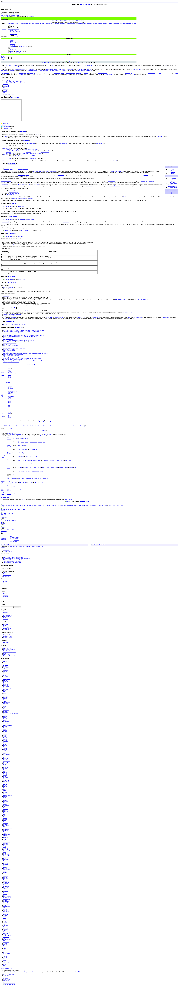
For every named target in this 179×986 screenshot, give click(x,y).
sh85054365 (16, 537)
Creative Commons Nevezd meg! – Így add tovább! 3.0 (22, 971)
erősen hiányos (24, 230)
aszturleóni (25, 467)
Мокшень (5, 823)
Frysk (4, 744)
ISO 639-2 (3, 57)
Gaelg (4, 753)
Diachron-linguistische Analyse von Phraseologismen (15, 359)
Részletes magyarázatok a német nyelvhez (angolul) (14, 348)
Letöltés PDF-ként (7, 636)
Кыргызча (5, 801)
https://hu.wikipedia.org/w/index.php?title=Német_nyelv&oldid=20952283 (26, 546)
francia (20, 425)
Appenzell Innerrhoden (91, 505)
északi (16, 482)
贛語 (4, 746)
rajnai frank (8, 152)
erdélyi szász (49, 150)
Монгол (5, 831)
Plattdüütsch (6, 844)
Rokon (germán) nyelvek (171, 190)
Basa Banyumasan (7, 821)
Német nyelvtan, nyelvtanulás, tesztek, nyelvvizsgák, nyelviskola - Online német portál (22, 360)
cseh (9, 425)
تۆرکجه (5, 680)
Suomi (4, 735)
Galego (5, 749)
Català (4, 701)
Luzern (16, 505)
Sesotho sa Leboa (7, 855)
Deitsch (5, 867)
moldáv (41, 471)
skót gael (23, 452)
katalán (44, 467)
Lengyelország (56, 23)
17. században (89, 186)
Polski (4, 871)
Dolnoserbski (6, 721)
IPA (4, 19)
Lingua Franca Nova (8, 807)
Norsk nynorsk (6, 850)
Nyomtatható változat (8, 637)
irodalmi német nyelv (58, 317)
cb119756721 (16, 541)
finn (17, 425)
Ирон (4, 860)
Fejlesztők (5, 978)
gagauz (13, 489)
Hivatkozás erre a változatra (9, 652)
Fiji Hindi (5, 758)
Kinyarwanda (6, 887)
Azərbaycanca (6, 679)
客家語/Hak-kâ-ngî (7, 754)
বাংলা (4, 691)
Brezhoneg (5, 697)
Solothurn (48, 505)
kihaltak (23, 499)
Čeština (5, 711)
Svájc (32, 23)
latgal (15, 438)
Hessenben (28, 152)
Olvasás (5, 593)
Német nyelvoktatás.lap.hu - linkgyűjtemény (13, 354)
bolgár (5, 425)
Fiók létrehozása (7, 575)
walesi (28, 452)
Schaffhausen (70, 505)
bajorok (19, 198)
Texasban (12, 70)
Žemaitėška (5, 684)
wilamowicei (11, 408)
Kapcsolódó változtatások (9, 649)
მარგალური (6, 953)
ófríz (9, 406)
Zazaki (4, 720)
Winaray (5, 948)
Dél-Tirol (34, 155)
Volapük (5, 945)
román (65, 425)
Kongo (4, 785)
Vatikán (11, 51)
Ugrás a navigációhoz (5, 15)
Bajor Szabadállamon (20, 155)
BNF (11, 541)
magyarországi (33, 153)
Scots (4, 895)
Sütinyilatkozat (6, 979)
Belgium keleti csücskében (31, 149)
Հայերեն (5, 763)
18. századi (117, 186)
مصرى (5, 675)
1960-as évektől (5, 222)
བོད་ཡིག (5, 693)
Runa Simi (5, 877)
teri (38, 482)
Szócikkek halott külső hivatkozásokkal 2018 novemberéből (16, 558)
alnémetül (100, 160)
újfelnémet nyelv (10, 194)
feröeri (9, 371)
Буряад (5, 699)
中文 (4, 960)
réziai (66, 460)
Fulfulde (5, 734)
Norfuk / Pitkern (7, 869)
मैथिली (4, 820)
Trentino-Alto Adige (23, 46)
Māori (4, 826)
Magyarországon (77, 73)
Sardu (4, 892)
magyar (47, 425)
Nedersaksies (6, 845)
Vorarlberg (15, 157)
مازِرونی (5, 840)
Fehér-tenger (19, 434)
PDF (27, 324)
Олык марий (6, 825)
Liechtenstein (22, 23)
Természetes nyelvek (8, 551)
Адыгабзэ (5, 665)
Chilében (40, 70)
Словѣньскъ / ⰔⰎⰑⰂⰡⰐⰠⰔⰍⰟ (10, 713)
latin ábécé (10, 36)
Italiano (5, 773)
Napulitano (5, 843)
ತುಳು (4, 918)
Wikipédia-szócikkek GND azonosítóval (12, 561)
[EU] (85, 426)
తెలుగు (4, 919)
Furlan (4, 742)
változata (37, 134)
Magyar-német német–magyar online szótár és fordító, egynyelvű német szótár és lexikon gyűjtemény (25, 353)
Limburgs (5, 809)
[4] (166, 65)
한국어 (5, 792)
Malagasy (5, 824)
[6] (55, 143)
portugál (61, 425)
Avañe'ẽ (5, 750)
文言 (4, 961)
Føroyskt (5, 737)
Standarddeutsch (99, 143)
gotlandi (10, 372)
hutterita (10, 386)
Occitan (5, 858)
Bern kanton (120, 505)
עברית (4, 756)
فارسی (5, 732)
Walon (4, 947)
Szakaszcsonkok (7, 556)
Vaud (24, 509)
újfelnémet (145, 175)
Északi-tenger (144, 181)
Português (5, 876)
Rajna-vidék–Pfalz (16, 150)
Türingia (28, 153)
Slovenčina (5, 900)
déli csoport (12, 32)
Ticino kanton (10, 513)
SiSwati (5, 907)
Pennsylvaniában (4, 70)
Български (5, 689)
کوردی (4, 707)
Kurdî (4, 797)
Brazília (127, 23)
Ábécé (172, 169)
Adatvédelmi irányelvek (8, 974)
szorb (36, 456)
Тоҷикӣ (5, 922)
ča (31, 460)
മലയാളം (5, 830)
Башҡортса (6, 681)
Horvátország (111, 23)
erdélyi (39, 153)
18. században (20, 74)
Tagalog (5, 926)
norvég (9, 377)
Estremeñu (5, 731)
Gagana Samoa (6, 902)
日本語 (5, 775)
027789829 (16, 540)
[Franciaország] (4, 509)
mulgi (15, 478)
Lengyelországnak (31, 73)
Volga (177, 73)
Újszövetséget (21, 184)
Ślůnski (5, 915)
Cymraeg (5, 716)
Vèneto (5, 940)
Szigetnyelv (3, 497)
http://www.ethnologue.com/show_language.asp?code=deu (17, 310)
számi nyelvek (9, 482)
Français (5, 739)
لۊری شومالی (6, 815)
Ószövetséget (36, 184)
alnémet (6, 136)
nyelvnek (160, 136)
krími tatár (19, 489)
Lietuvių (5, 816)
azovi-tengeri (49, 434)
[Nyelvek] (93, 544)
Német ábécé (21, 206)
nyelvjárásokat (23, 160)
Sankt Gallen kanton (102, 505)
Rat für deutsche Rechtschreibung (15, 52)
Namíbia (39, 23)
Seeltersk (5, 910)
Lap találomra (6, 617)
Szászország (22, 153)
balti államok (117, 23)
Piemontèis (5, 872)
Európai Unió (13, 49)
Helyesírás (173, 173)
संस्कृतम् (5, 888)
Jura (8, 509)
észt (14, 425)
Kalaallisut (5, 787)
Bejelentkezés (6, 576)
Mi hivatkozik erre (7, 648)
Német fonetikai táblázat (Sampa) (10, 345)
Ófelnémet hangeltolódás (173, 182)
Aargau (109, 505)
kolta (28, 482)
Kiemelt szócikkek (7, 615)
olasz (58, 425)
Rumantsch (5, 878)
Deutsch (5, 718)
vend (70, 460)
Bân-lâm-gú (6, 963)
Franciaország (45, 23)
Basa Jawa (5, 778)
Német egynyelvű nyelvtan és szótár (11, 351)
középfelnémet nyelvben (23, 175)
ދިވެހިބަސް (5, 722)
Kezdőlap (5, 612)
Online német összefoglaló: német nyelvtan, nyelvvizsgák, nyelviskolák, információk (22, 358)
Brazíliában (34, 70)
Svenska (5, 913)
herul (9, 416)
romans (66, 467)
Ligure (4, 810)
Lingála (5, 812)
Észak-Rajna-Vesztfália (15, 149)
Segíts (30, 230)
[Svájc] (67, 501)
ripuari (7, 149)
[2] (34, 65)
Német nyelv (6, 550)
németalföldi (34, 449)
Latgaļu (5, 818)
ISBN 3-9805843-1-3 (127, 312)
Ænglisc (5, 671)
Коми (4, 799)
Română (5, 881)
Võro (4, 736)
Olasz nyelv (3, 514)
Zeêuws (5, 958)
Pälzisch (5, 868)
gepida (9, 413)
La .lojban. (5, 777)
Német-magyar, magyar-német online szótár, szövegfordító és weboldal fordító (20, 336)
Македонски (6, 829)
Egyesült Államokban (137, 69)
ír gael (18, 452)
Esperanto (5, 726)
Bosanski (5, 698)
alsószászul (110, 160)
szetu (19, 478)
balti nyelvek (9, 438)
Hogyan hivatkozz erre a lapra (10, 655)
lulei (32, 482)
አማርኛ (5, 668)
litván (43, 425)
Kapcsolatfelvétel (7, 628)
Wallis (13, 529)
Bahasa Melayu (6, 834)
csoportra (26, 171)
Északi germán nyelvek (2, 374)
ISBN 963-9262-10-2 (142, 299)
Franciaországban (127, 196)
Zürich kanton (10, 505)
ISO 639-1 (3, 56)
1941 (160, 73)
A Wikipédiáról (6, 975)
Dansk (4, 717)
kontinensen (13, 433)
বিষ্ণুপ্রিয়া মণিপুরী (6, 696)
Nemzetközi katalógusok (4, 539)
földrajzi (7, 318)
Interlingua (5, 764)
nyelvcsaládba (42, 435)
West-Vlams (6, 944)
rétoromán (3, 523)
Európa (44, 430)
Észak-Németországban (6, 181)
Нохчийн (5, 703)
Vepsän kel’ (6, 942)
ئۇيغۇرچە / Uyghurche (8, 935)
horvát (31, 425)
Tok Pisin (5, 929)
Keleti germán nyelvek (2, 415)
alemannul (104, 160)
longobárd (10, 388)
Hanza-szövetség (112, 181)
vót (47, 478)
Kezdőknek (5, 624)
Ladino (5, 804)
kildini (24, 482)
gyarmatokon (77, 70)
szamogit (26, 438)
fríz (9, 407)
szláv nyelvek (9, 460)
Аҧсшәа (5, 662)
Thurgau (114, 505)
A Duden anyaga (7, 344)
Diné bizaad (6, 857)
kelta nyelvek (9, 453)
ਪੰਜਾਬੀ (4, 862)
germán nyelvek (9, 65)
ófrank (9, 397)
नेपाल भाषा (5, 848)
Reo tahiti (5, 933)
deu (9, 59)
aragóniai (20, 467)
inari (20, 482)
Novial (4, 853)
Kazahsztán (89, 23)
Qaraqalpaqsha (6, 781)
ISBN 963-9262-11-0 (120, 299)
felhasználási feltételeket (76, 971)
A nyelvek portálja (101, 544)
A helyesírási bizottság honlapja (10, 343)
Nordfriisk (5, 741)
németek (86, 73)
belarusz (19, 463)
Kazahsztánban (151, 73)
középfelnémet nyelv (13, 192)
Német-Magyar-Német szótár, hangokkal (12, 357)
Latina (4, 802)
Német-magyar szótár (8, 337)
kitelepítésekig (69, 73)
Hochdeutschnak (63, 143)
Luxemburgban (62, 69)
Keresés (3, 604)
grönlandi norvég (12, 373)
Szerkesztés (5, 595)
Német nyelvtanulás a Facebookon (11, 362)
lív (19, 438)
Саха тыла (5, 890)
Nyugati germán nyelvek (2, 395)
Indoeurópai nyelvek (3, 456)
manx (70, 499)
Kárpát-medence (5, 73)
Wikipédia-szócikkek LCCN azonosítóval (12, 559)
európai (9, 433)
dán (9, 370)
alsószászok (30, 198)
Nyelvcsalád (3, 29)
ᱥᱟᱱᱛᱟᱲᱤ (5, 891)
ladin (48, 467)
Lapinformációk (6, 653)
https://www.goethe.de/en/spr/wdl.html (12, 314)
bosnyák (24, 460)
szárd (75, 467)
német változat (17, 36)
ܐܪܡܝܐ (4, 673)
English (5, 661)
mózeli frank (9, 150)
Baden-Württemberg (33, 158)
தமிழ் (4, 916)
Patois (4, 776)
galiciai (39, 467)
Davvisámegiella (7, 896)
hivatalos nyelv (16, 69)
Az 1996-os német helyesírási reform (26, 219)
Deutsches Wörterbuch (8, 287)
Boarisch (5, 682)
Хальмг (5, 951)
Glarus (39, 505)
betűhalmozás (112, 186)
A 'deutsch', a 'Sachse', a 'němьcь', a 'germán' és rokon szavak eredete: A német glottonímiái (23, 330)
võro (23, 478)
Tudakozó (5, 619)
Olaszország (62, 23)
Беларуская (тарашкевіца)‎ (9, 688)
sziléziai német (11, 392)
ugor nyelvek (9, 486)
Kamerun (90, 70)
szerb (58, 460)
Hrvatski (5, 759)
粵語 (4, 964)
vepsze (44, 478)
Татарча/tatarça (6, 931)
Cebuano (5, 705)
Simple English (6, 899)
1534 (28, 184)
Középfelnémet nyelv (173, 184)
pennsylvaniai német (137, 317)
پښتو (4, 874)
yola (9, 405)
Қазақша (5, 786)
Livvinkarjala (6, 859)
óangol (9, 401)
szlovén (81, 425)
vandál (9, 417)
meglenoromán (35, 471)
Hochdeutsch (3, 125)
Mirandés (5, 835)
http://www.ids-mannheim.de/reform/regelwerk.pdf (14, 324)
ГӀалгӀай (5, 769)
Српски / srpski (6, 906)
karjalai (39, 478)
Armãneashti (6, 882)
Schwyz (23, 505)
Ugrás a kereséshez (14, 15)
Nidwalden (34, 505)
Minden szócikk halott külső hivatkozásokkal (13, 557)
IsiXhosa (5, 952)
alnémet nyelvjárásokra (51, 171)
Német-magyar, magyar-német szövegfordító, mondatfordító (16, 340)
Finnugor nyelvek (3, 482)
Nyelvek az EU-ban (8, 428)
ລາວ (4, 814)
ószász (9, 393)
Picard (4, 865)
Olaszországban (69, 69)
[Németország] (4, 505)
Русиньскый (6, 886)
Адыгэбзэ (5, 782)
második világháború (59, 73)
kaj (39, 460)
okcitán (52, 467)
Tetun (4, 921)
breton (14, 452)
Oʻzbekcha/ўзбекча (7, 939)
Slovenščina (6, 901)
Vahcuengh (5, 957)
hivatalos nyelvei (51, 422)
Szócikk (5, 581)
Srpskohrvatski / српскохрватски (10, 897)
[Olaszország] (4, 513)
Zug (43, 505)
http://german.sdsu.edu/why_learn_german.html (14, 315)
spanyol (69, 425)
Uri (20, 505)
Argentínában (45, 70)
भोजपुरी (4, 690)
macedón (46, 460)
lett (40, 425)
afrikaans (10, 400)
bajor (7, 155)
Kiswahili (5, 914)
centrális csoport (6, 126)
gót (9, 415)
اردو (4, 938)
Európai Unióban (90, 65)
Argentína (122, 23)
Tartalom (5, 614)
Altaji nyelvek (2, 490)
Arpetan (5, 740)
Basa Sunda (6, 911)
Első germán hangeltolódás (173, 179)
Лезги (4, 806)
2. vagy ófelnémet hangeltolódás (116, 171)
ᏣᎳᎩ (4, 706)
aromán (22, 471)
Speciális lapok (6, 650)
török (24, 489)
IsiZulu (5, 965)
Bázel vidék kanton (61, 505)
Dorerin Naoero (6, 842)
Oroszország (83, 23)
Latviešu (5, 819)
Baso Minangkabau (7, 828)
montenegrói (52, 460)
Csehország (94, 23)
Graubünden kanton (11, 520)
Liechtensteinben (30, 69)
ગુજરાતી (5, 752)
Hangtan (173, 172)
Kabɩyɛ (5, 784)
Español (5, 727)
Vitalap (5, 572)
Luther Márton (4, 184)
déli (12, 482)
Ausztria (16, 23)
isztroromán (28, 471)
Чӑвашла (5, 715)
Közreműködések (7, 573)
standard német (49, 317)
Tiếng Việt (5, 943)
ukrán (32, 463)
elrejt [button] (2, 1)
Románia (68, 23)
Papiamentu (6, 864)
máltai (50, 425)
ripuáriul (115, 160)
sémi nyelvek (9, 493)
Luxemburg (28, 23)
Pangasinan (5, 863)
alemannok (14, 198)
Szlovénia (105, 23)
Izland (78, 23)
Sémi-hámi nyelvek (3, 493)
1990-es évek (66, 222)
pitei (35, 482)
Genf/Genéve (13, 509)
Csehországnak (22, 73)
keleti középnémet (10, 153)
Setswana (5, 928)
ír (34, 425)
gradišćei (35, 460)
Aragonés (5, 670)
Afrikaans (5, 666)
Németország (11, 23)
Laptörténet (5, 596)
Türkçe (5, 930)
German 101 (6, 341)
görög (24, 425)
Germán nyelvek (12, 30)
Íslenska (5, 772)
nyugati (14, 65)
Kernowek (5, 800)
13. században (61, 175)
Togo (86, 70)
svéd (9, 378)
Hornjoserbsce (6, 761)
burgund (10, 412)
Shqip (4, 905)
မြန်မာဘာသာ (6, 837)
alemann (8, 157)
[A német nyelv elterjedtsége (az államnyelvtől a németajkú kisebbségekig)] (68, 20)
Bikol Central (6, 685)
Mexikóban (51, 70)
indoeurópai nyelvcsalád (13, 29)
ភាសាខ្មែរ (5, 789)
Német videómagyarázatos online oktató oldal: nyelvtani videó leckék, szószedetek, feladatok (23, 335)
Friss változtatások (7, 616)
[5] (18, 66)
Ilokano (5, 768)
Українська (6, 937)
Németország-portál (12, 544)
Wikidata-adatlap (7, 654)
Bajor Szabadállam (45, 152)
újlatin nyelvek (9, 469)
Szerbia (134, 23)
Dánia (35, 23)
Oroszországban (128, 73)
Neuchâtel (20, 509)
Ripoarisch (5, 796)
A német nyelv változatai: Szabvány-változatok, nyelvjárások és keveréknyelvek (21, 331)
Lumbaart (5, 811)
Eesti (4, 729)
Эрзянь (5, 839)
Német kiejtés (21, 236)
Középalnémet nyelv (172, 186)
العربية (4, 672)
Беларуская (6, 686)
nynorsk (40, 442)
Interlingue (5, 767)
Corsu (4, 708)
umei (42, 482)
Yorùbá (5, 956)
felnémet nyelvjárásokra (38, 171)
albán (14, 474)
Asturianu (5, 676)
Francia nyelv (4, 510)
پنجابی (4, 873)
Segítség (5, 625)
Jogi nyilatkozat (6, 976)
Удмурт (5, 934)
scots (9, 403)
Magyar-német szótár (8, 339)
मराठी (4, 833)
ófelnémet (7, 382)
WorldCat (12, 536)
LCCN (11, 537)
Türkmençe (5, 925)
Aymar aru (5, 677)
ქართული (6, 780)
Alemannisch (6, 667)
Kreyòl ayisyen (6, 762)
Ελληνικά (5, 724)
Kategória (3, 547)
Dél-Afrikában (64, 70)
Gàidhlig (5, 748)
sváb (10, 158)
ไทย (4, 924)
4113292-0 (15, 538)
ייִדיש (4, 955)
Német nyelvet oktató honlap (9, 350)
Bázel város (53, 505)
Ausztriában (22, 69)
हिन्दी (4, 757)
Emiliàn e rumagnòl (7, 725)
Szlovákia (100, 23)
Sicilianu (5, 894)
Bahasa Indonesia (7, 766)
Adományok (6, 629)
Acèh (4, 663)
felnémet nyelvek (13, 34)
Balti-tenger (151, 181)
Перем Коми (6, 793)
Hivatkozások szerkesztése (6, 968)
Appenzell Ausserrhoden (79, 505)
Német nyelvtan (30, 16)
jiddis (129, 317)
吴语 (4, 949)
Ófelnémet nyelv (173, 183)
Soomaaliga (6, 904)
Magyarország (73, 23)
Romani (5, 879)
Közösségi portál (7, 626)
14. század (5, 186)
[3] (52, 65)
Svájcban (56, 69)
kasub (22, 456)
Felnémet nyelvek (173, 187)
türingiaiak (23, 198)
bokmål (35, 442)
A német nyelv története (171, 176)
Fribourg (9, 529)
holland (9, 398)
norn (9, 376)
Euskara (5, 730)
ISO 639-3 (3, 59)
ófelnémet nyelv (11, 190)
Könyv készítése (7, 634)
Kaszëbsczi (5, 712)
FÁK (134, 74)
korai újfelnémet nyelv (14, 193)
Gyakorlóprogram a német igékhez (11, 346)
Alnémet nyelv (6, 123)
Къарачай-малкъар (7, 795)
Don (45, 434)
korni (66, 499)
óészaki (9, 368)
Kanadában (29, 70)
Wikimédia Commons (46, 62)
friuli (35, 467)
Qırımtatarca (6, 710)
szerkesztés (15, 97)
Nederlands (5, 849)
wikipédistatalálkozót (85, 4)
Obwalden (29, 505)
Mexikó (131, 23)
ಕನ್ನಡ (4, 790)
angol (9, 402)
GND (11, 538)
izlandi (9, 375)
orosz (24, 463)
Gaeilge (5, 745)
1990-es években (108, 74)
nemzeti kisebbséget (102, 73)
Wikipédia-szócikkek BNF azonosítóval (12, 562)
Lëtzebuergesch (6, 805)
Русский (5, 884)
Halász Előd (6, 296)
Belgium (50, 23)
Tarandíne (5, 883)
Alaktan (173, 170)
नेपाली (4, 847)
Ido (4, 771)
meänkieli (30, 478)
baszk (8, 497)
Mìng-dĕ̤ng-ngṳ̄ (6, 702)
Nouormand (6, 854)
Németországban (49, 69)
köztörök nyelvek (9, 490)
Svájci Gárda (18, 51)
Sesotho (5, 909)
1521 (8, 184)
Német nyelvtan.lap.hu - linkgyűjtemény (12, 355)
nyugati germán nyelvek (14, 31)
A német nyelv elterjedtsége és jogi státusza (12, 332)
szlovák (77, 425)
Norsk (4, 852)
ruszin (28, 463)
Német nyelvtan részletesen (9, 349)
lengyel (37, 425)
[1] (32, 65)
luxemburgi (10, 389)
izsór (35, 478)
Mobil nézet (6, 980)
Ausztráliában (57, 70)
